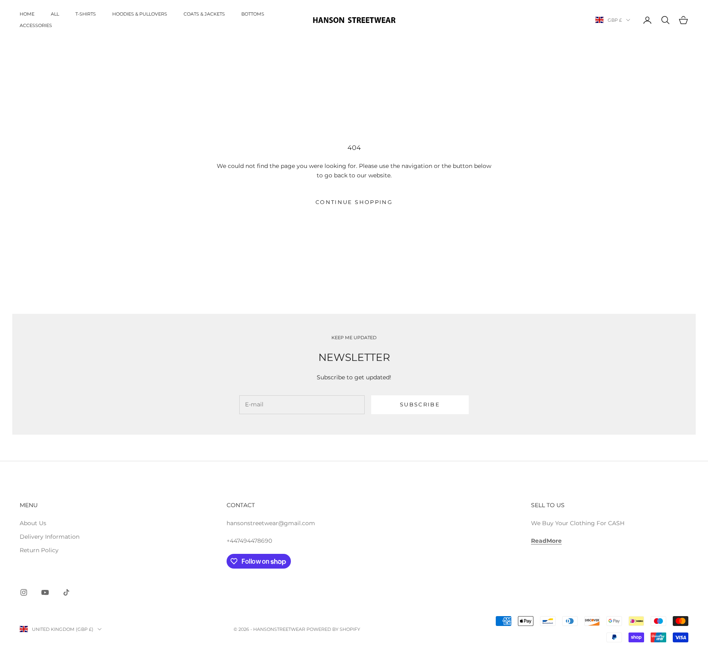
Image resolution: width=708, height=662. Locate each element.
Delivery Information (49, 536)
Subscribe (420, 404)
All (55, 14)
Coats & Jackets (204, 14)
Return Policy (39, 550)
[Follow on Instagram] (24, 592)
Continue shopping (354, 202)
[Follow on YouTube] (45, 592)
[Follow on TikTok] (66, 592)
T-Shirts (85, 14)
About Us (33, 523)
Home (27, 14)
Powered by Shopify (333, 629)
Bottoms (252, 14)
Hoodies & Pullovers (139, 14)
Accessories (36, 25)
